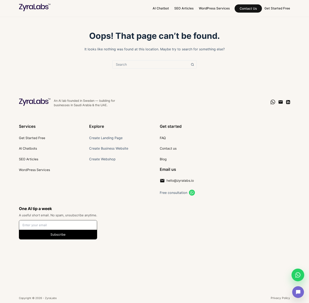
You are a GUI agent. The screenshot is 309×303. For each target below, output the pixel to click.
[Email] (280, 101)
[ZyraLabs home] (35, 102)
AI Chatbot (161, 8)
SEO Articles (184, 8)
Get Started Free (277, 8)
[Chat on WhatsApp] (273, 102)
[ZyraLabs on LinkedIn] (288, 102)
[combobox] (150, 64)
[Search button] (192, 64)
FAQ (163, 138)
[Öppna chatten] (298, 292)
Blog (163, 159)
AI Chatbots (28, 148)
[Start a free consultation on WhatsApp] (192, 193)
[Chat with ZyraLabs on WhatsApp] (298, 275)
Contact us (168, 148)
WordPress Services (214, 8)
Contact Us (248, 8)
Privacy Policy (280, 298)
